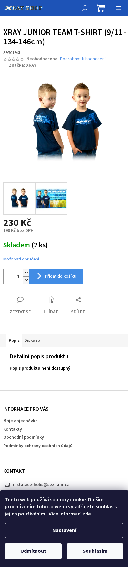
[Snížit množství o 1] (26, 280)
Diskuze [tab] (32, 340)
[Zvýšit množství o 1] (26, 272)
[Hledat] (84, 8)
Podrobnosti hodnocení (83, 59)
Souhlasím (95, 551)
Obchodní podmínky (23, 437)
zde (87, 513)
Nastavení (64, 530)
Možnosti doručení (21, 259)
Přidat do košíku (60, 276)
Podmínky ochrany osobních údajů (38, 446)
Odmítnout (33, 551)
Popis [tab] (14, 340)
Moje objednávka (20, 421)
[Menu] (118, 8)
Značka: (22, 65)
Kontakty (12, 429)
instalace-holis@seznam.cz (41, 484)
